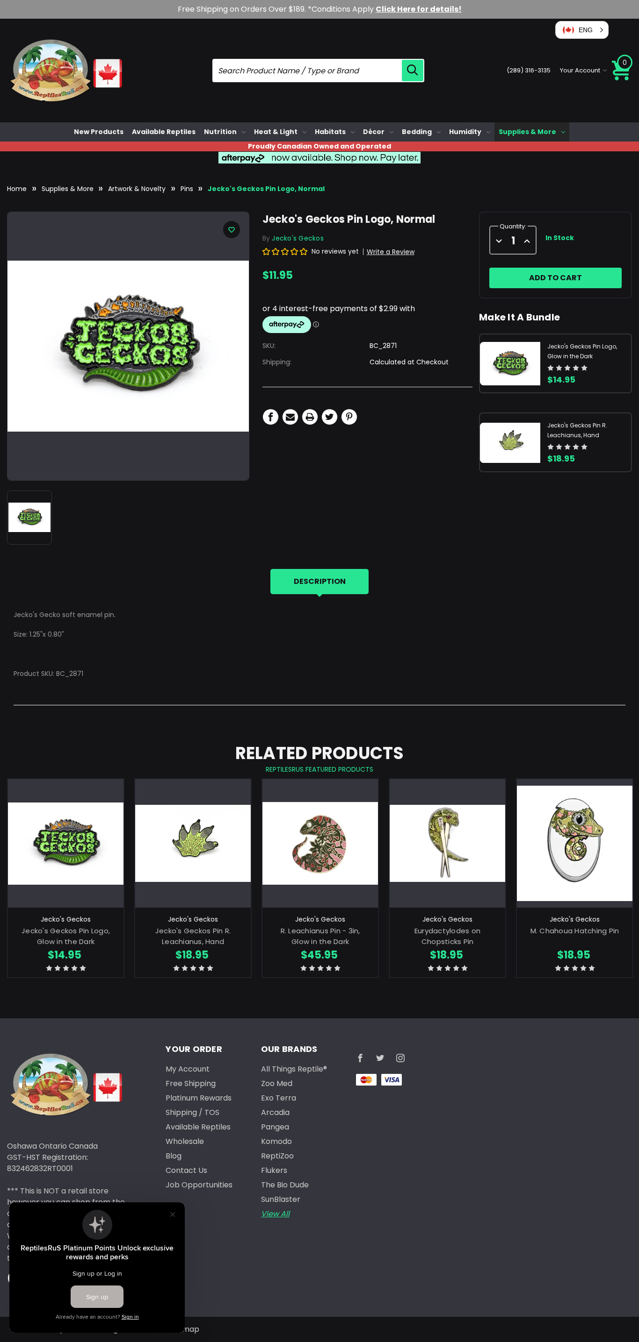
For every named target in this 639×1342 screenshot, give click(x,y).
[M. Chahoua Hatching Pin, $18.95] (574, 843)
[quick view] (65, 856)
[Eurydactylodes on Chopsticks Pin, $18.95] (447, 843)
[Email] (290, 417)
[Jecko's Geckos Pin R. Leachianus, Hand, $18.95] (193, 843)
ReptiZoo (277, 1155)
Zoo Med (276, 1083)
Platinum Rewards (199, 1098)
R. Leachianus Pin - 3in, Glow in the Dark (320, 936)
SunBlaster (280, 1199)
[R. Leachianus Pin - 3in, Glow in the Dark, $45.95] (320, 843)
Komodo (276, 1141)
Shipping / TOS (192, 1112)
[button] (582, 29)
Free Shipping (191, 1083)
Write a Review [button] (390, 252)
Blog (174, 1155)
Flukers (274, 1170)
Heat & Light (276, 131)
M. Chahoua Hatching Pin (574, 931)
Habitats (330, 131)
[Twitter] (329, 417)
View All (275, 1213)
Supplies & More (527, 131)
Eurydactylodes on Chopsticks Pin (447, 936)
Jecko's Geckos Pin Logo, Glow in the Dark (66, 936)
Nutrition (220, 131)
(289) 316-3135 (529, 70)
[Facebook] (270, 417)
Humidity (465, 131)
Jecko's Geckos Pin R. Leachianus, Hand (193, 936)
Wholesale (185, 1141)
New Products (98, 131)
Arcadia (275, 1112)
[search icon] (412, 70)
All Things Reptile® (294, 1069)
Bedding (417, 131)
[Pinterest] (349, 417)
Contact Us (186, 1170)
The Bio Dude (285, 1184)
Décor (374, 131)
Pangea (275, 1127)
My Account (188, 1069)
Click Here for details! (419, 9)
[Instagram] (400, 1058)
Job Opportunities (199, 1184)
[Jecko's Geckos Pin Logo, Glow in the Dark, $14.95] (65, 843)
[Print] (310, 417)
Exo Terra (278, 1098)
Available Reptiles (164, 131)
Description (320, 581)
